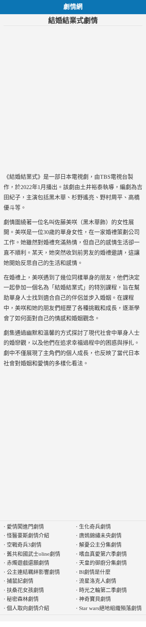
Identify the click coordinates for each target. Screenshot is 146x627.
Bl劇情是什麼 (95, 572)
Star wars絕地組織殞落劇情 (110, 608)
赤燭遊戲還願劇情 (28, 563)
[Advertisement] (73, 99)
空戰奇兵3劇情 (24, 545)
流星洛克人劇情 (97, 581)
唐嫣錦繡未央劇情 (100, 535)
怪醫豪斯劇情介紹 (28, 535)
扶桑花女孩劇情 (25, 590)
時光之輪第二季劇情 (103, 590)
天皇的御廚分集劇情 (103, 563)
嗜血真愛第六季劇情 (103, 554)
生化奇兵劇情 (95, 526)
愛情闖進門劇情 (25, 526)
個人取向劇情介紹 (28, 608)
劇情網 (73, 6)
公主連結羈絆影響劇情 (33, 572)
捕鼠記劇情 (20, 581)
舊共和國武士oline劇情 (33, 554)
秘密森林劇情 (23, 599)
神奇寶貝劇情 (95, 599)
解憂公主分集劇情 (100, 545)
